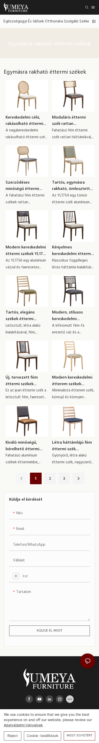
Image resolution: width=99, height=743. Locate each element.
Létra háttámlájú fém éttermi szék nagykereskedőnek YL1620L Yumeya (72, 445)
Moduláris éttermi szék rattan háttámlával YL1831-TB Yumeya (73, 120)
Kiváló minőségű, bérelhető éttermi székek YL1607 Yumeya (22, 445)
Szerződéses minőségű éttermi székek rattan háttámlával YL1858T (25, 185)
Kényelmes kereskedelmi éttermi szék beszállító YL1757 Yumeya (73, 250)
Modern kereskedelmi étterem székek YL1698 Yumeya (72, 380)
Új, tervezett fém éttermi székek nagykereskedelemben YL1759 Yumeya (27, 380)
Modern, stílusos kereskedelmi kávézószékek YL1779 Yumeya (72, 315)
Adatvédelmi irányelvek (23, 725)
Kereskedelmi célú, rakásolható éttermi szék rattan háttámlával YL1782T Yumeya (25, 120)
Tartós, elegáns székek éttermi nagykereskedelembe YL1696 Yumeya (25, 315)
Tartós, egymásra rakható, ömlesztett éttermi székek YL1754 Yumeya (73, 185)
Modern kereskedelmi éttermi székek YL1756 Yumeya (26, 250)
